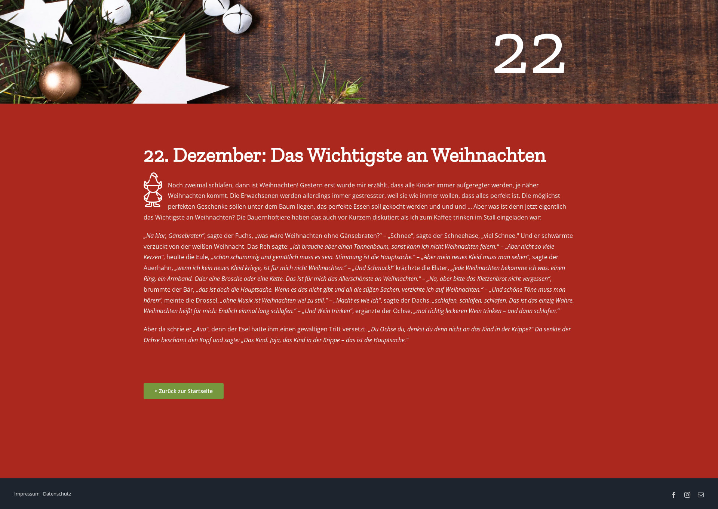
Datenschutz (57, 493)
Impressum (27, 493)
